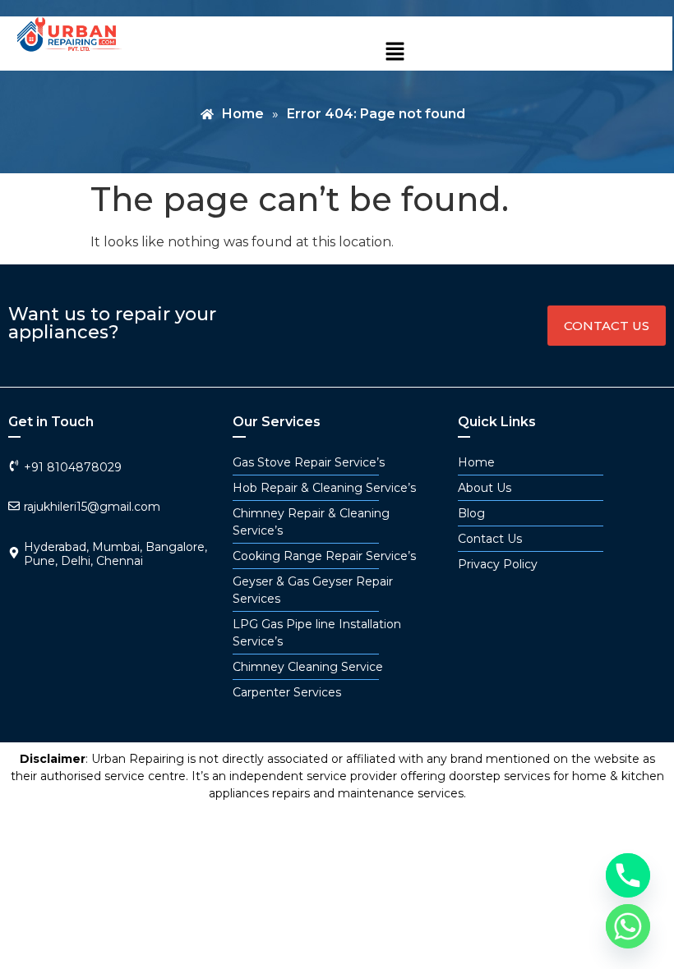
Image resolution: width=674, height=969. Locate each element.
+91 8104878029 (73, 467)
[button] (394, 52)
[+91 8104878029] (14, 465)
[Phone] (628, 875)
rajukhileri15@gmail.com (92, 506)
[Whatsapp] (628, 926)
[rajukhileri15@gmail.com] (14, 506)
